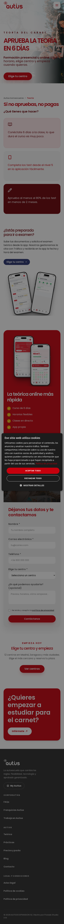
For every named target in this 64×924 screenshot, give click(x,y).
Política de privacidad (46, 463)
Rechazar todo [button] (33, 478)
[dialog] (32, 462)
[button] (32, 485)
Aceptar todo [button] (33, 470)
